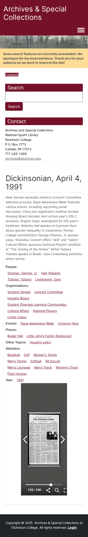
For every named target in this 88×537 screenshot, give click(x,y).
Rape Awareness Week (37, 323)
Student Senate (18, 292)
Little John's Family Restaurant (49, 336)
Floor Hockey (17, 374)
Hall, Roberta (50, 273)
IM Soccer (52, 361)
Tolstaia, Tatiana (19, 279)
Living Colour (17, 317)
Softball (36, 361)
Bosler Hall (15, 336)
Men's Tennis (16, 361)
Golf (27, 355)
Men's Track (43, 367)
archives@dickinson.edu (23, 158)
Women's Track (67, 367)
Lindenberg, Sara (48, 279)
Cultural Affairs (18, 311)
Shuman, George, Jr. (22, 273)
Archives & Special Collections (35, 13)
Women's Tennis (45, 355)
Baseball (13, 355)
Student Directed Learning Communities (36, 304)
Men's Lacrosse (18, 367)
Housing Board (18, 298)
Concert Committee (48, 292)
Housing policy (40, 342)
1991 (20, 380)
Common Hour (68, 323)
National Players (45, 311)
